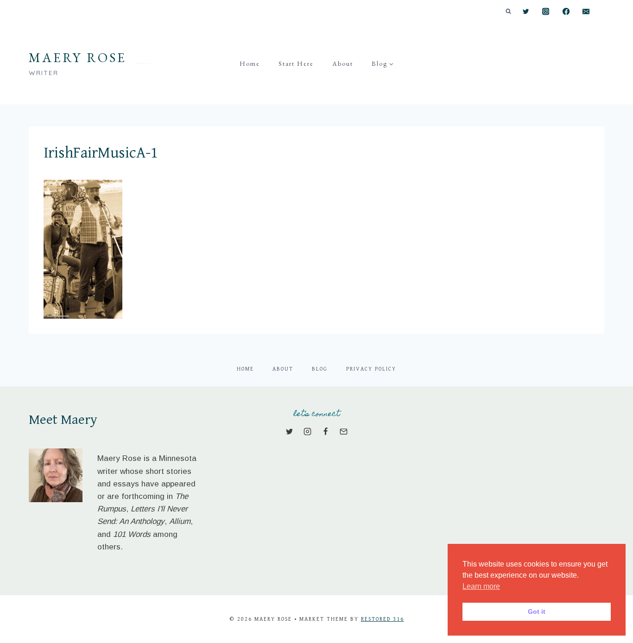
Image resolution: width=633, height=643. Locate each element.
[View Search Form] (508, 11)
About (342, 63)
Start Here (296, 63)
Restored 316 (382, 619)
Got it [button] (536, 611)
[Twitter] (526, 12)
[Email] (586, 12)
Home (250, 63)
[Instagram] (546, 12)
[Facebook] (566, 12)
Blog (320, 369)
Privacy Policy (371, 369)
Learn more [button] (481, 586)
